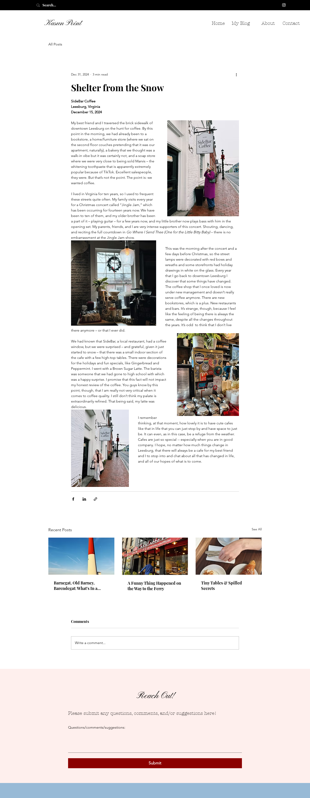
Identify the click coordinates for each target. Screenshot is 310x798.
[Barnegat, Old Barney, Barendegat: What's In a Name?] (81, 556)
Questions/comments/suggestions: (96, 727)
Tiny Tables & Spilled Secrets (221, 585)
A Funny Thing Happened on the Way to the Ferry (154, 585)
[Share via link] (95, 499)
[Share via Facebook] (73, 499)
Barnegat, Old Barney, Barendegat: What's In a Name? (75, 585)
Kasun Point (62, 23)
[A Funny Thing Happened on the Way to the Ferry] (155, 556)
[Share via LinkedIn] (84, 499)
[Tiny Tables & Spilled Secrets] (229, 556)
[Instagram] (284, 5)
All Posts (55, 44)
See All (257, 529)
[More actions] (236, 74)
